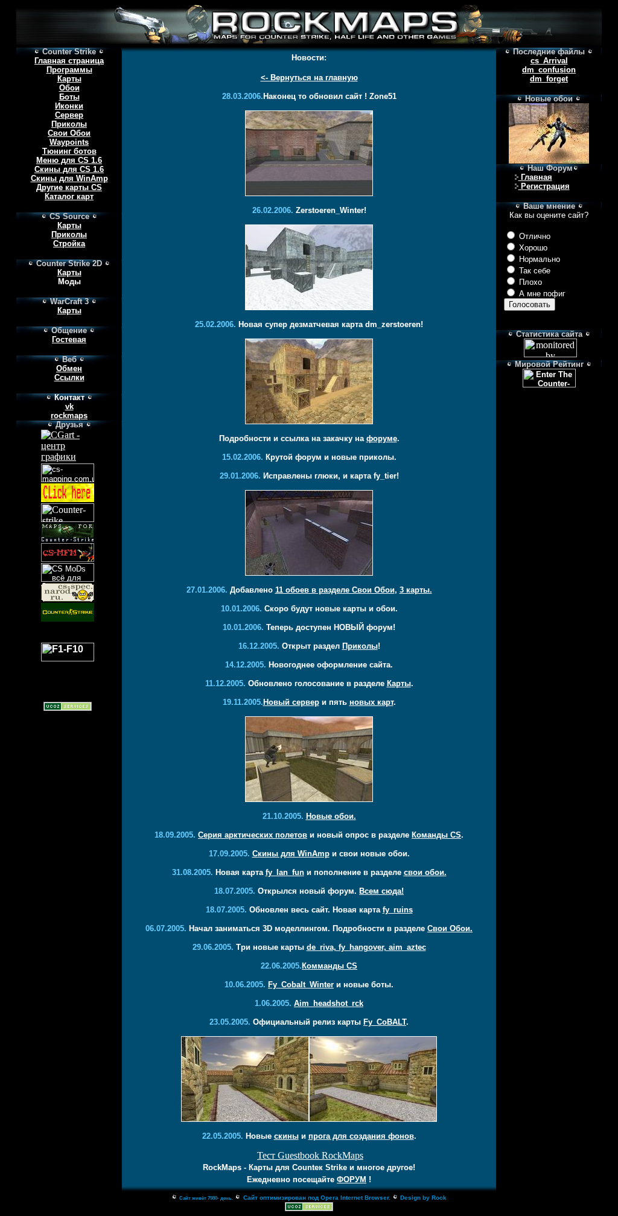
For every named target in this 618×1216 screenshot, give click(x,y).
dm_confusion (549, 69)
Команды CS (436, 834)
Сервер (69, 114)
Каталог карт (69, 196)
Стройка (69, 243)
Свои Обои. (450, 928)
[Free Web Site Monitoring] (550, 354)
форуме (381, 438)
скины (286, 1136)
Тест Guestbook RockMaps (310, 1155)
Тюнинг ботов (69, 151)
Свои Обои (69, 133)
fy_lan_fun (285, 872)
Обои (69, 87)
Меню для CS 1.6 (69, 160)
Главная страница (69, 60)
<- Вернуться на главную (309, 77)
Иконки (69, 105)
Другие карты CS (69, 187)
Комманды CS (329, 965)
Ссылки (69, 377)
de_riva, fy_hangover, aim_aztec (366, 947)
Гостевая (69, 339)
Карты (69, 78)
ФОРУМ (351, 1179)
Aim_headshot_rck (328, 1003)
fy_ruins (398, 909)
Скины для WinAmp (69, 178)
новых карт (371, 702)
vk (69, 406)
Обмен (69, 368)
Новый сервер (291, 702)
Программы (69, 69)
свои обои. (425, 872)
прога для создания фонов (361, 1136)
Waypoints (69, 142)
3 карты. (416, 589)
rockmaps (69, 415)
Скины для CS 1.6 (69, 169)
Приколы (69, 124)
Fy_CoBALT (384, 1022)
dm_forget (549, 78)
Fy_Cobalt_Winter (301, 984)
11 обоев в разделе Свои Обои (335, 589)
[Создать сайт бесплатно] (309, 1208)
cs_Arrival (549, 60)
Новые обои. (331, 816)
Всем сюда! (381, 891)
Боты (69, 96)
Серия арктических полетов (252, 834)
